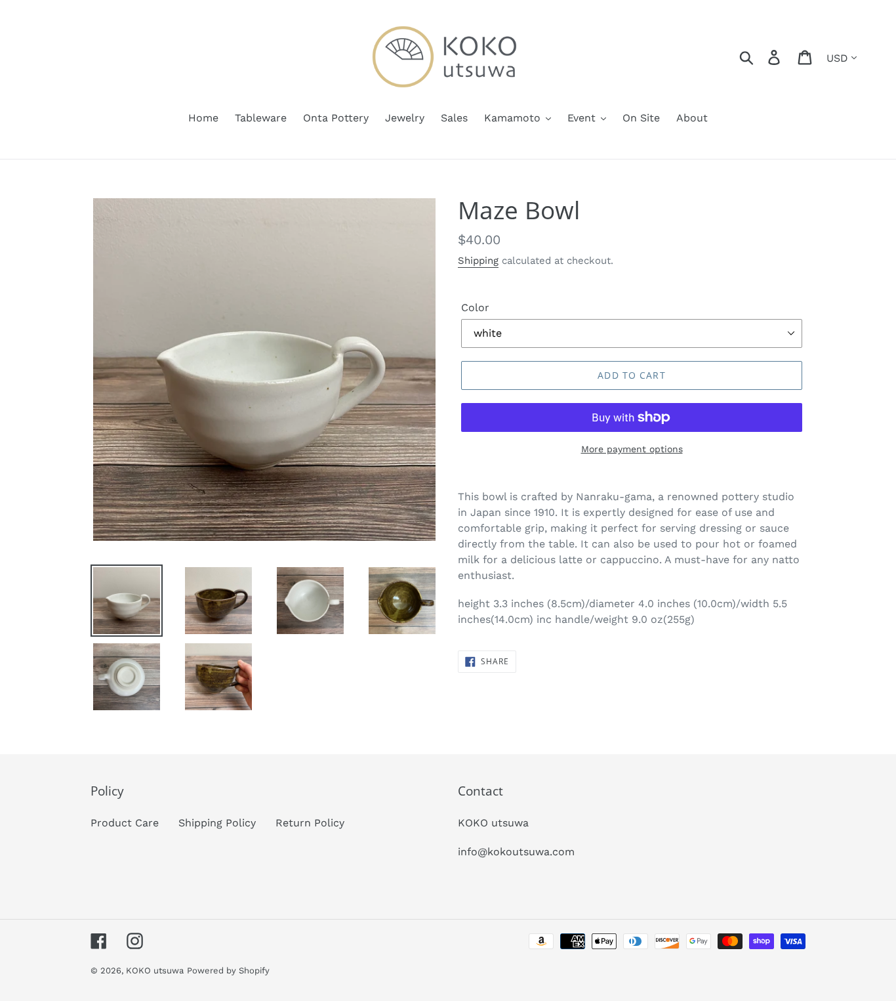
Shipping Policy (217, 823)
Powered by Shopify (228, 970)
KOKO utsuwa (155, 970)
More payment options (632, 449)
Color (475, 307)
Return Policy (309, 823)
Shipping (478, 260)
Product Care (125, 823)
